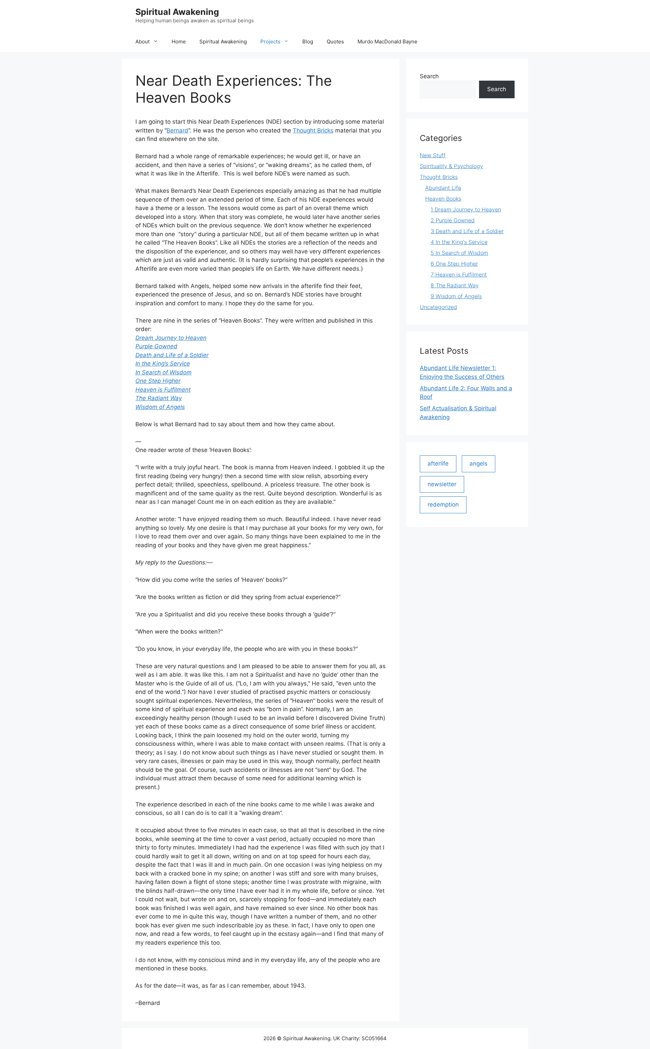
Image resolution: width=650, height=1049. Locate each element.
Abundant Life (443, 187)
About (142, 41)
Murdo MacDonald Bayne (387, 41)
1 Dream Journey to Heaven (466, 209)
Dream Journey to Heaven (171, 337)
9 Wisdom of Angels (456, 296)
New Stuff (433, 155)
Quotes (335, 41)
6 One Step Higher (454, 263)
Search (429, 76)
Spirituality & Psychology (451, 166)
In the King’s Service (162, 363)
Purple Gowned (156, 346)
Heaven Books (443, 198)
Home (179, 41)
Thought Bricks (313, 130)
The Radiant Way (158, 398)
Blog (307, 41)
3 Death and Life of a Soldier (467, 231)
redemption (443, 504)
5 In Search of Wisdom (459, 252)
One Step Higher (157, 380)
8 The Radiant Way (455, 285)
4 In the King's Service (459, 242)
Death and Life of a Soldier (172, 355)
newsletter (442, 484)
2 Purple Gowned (453, 220)
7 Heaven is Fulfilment (459, 274)
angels (479, 463)
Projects (270, 41)
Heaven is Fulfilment (163, 389)
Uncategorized (438, 307)
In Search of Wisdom (163, 372)
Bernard (177, 130)
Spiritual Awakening (177, 12)
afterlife (438, 463)
